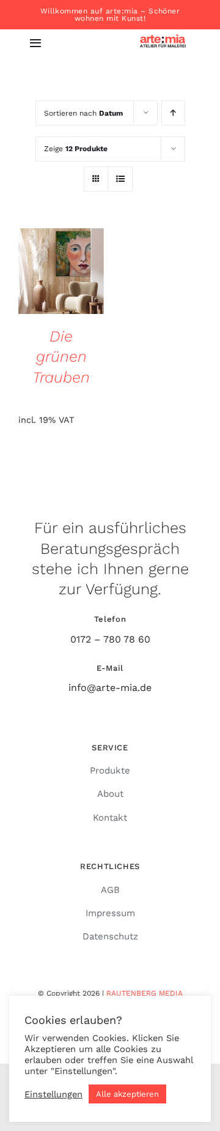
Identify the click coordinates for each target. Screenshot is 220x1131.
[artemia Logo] (163, 36)
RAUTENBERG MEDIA (144, 993)
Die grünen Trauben (61, 356)
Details (61, 272)
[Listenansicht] (120, 179)
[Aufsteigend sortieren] (173, 112)
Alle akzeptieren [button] (127, 1094)
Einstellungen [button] (53, 1094)
